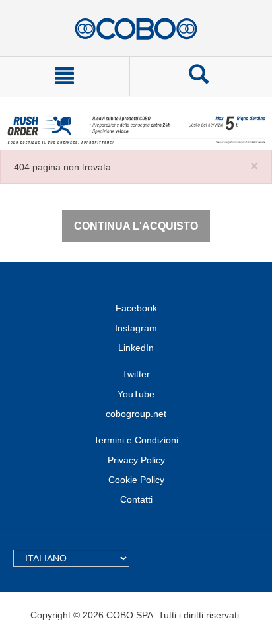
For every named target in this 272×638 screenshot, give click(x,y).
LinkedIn (136, 347)
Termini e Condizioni (136, 440)
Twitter (136, 374)
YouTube (136, 394)
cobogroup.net (136, 413)
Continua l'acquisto (136, 226)
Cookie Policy (136, 479)
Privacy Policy (136, 460)
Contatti (136, 499)
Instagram (136, 328)
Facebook (136, 308)
